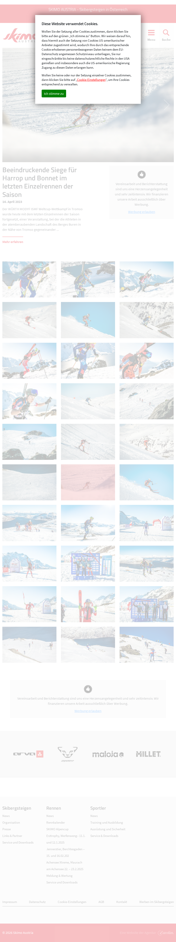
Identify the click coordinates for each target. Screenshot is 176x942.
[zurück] (45, 105)
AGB (101, 902)
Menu (151, 40)
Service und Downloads (17, 842)
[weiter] (131, 105)
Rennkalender (55, 822)
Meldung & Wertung (59, 876)
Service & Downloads (104, 836)
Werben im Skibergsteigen (156, 902)
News (6, 816)
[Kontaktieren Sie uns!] (165, 932)
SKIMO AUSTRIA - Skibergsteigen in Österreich (88, 9)
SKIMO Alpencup (57, 829)
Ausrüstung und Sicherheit (107, 829)
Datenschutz (37, 902)
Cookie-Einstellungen (72, 902)
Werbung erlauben (141, 212)
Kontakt (121, 902)
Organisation (11, 822)
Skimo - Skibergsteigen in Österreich (22, 35)
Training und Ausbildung (106, 822)
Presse (6, 829)
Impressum (9, 902)
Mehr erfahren (12, 242)
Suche (166, 40)
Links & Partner (12, 836)
